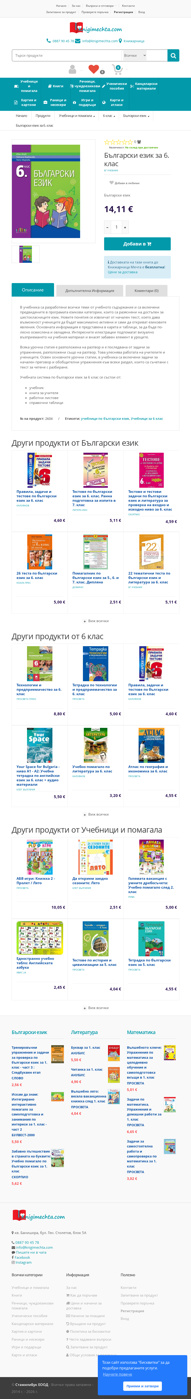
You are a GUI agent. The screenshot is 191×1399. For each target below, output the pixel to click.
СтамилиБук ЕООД (31, 1384)
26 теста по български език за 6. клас (37, 575)
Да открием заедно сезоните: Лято (90, 880)
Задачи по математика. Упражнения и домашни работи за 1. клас (144, 1109)
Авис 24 (21, 972)
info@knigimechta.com (34, 1247)
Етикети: (72, 418)
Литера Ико (79, 510)
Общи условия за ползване (92, 1355)
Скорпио (134, 514)
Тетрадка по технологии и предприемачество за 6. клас (94, 689)
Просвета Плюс (26, 699)
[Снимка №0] (26, 254)
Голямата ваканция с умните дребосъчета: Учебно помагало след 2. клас (151, 885)
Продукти (43, 115)
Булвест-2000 (23, 1135)
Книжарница (133, 41)
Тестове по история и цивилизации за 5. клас (94, 962)
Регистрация (123, 12)
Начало (61, 5)
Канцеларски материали (32, 1323)
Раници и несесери (28, 1339)
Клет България (26, 789)
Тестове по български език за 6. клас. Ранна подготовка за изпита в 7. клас (94, 498)
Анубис (78, 1053)
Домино (77, 587)
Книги (17, 1295)
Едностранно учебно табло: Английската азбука (35, 963)
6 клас (108, 115)
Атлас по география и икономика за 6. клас (148, 768)
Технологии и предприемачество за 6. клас (39, 689)
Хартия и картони (27, 1331)
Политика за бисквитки (89, 1331)
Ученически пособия (29, 1315)
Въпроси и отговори (100, 5)
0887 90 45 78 (63, 41)
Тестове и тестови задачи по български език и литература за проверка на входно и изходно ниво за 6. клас (150, 500)
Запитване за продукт (61, 12)
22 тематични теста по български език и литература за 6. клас (149, 577)
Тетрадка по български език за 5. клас (149, 962)
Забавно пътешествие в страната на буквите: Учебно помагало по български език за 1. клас (31, 1161)
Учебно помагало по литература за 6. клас (92, 768)
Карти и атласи (24, 1355)
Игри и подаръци (26, 1347)
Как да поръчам (83, 1295)
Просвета (78, 699)
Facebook (22, 1257)
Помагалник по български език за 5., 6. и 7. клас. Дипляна (95, 577)
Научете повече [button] (117, 1374)
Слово (17, 1078)
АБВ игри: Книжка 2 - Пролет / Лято (36, 880)
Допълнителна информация (89, 290)
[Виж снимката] (54, 191)
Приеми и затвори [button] (142, 1386)
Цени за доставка (122, 272)
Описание (33, 290)
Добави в (135, 244)
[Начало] (95, 27)
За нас (76, 5)
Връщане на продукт (87, 1323)
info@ (99, 41)
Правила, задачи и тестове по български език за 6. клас (37, 496)
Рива (131, 896)
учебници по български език (105, 418)
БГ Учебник (111, 170)
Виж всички (98, 620)
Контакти (128, 5)
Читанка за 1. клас (86, 1069)
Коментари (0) (146, 290)
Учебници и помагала (75, 115)
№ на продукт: (32, 418)
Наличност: (116, 147)
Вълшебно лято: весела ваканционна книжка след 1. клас (88, 1096)
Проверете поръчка (95, 12)
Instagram (24, 1262)
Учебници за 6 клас (147, 418)
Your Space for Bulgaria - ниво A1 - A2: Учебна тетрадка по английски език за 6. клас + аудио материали (38, 775)
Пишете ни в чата (31, 1252)
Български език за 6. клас (34, 125)
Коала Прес (24, 582)
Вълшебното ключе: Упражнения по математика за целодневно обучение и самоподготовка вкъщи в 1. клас (144, 1062)
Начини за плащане (87, 1315)
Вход (141, 12)
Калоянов (23, 505)
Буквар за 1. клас (85, 1047)
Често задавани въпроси (89, 1339)
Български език (135, 115)
